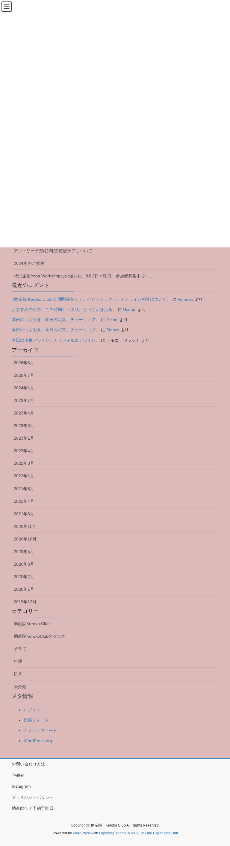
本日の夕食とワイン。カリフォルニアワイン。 (56, 340)
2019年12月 (25, 601)
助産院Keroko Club (32, 623)
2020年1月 (24, 589)
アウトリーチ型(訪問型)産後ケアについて (53, 250)
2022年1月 (24, 475)
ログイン (32, 709)
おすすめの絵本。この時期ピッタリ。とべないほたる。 (64, 309)
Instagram (21, 786)
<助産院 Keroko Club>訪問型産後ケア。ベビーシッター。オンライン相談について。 (91, 299)
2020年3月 (24, 564)
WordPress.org (38, 740)
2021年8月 (24, 488)
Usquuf (130, 309)
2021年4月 (24, 501)
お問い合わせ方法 (28, 764)
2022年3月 (24, 463)
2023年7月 (24, 400)
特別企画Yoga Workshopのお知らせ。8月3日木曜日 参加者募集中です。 (83, 276)
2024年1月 (24, 387)
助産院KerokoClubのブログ (39, 636)
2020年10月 (25, 539)
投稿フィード (36, 720)
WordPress (82, 833)
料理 (18, 661)
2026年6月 (24, 362)
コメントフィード (40, 730)
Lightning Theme (113, 833)
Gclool (112, 319)
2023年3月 (24, 425)
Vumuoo (185, 299)
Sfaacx (112, 329)
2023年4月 (24, 413)
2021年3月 (24, 513)
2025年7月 (24, 375)
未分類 (20, 686)
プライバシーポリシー (33, 797)
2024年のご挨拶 (29, 263)
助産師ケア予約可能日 (33, 808)
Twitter (18, 775)
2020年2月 (24, 576)
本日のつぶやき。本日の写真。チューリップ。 (56, 319)
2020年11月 (25, 526)
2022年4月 (24, 450)
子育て (20, 648)
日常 (18, 674)
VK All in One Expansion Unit (154, 833)
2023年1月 (24, 438)
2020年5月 (24, 551)
